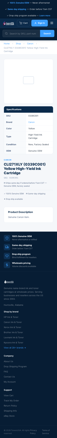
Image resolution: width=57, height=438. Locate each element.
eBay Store (9, 416)
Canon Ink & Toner (13, 322)
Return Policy (10, 405)
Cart (25, 23)
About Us (8, 361)
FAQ (6, 371)
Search (47, 33)
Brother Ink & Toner (13, 332)
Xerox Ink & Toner (12, 327)
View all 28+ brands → (15, 347)
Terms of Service (46, 431)
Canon (31, 122)
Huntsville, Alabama (13, 305)
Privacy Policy (33, 431)
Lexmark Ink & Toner (14, 337)
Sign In (41, 23)
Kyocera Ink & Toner (13, 342)
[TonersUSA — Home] (8, 23)
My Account (10, 381)
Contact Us (9, 376)
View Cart (8, 395)
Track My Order (11, 400)
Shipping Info (10, 410)
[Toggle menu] (51, 23)
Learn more (44, 15)
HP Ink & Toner (11, 317)
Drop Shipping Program (15, 366)
